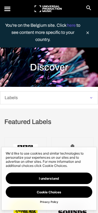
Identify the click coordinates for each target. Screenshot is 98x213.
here (71, 25)
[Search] (7, 8)
